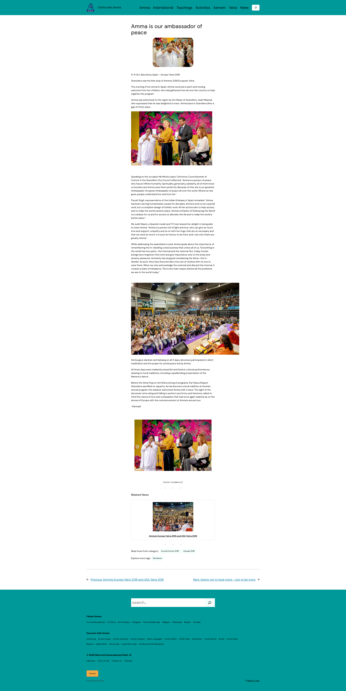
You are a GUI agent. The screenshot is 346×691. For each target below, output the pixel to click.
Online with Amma (109, 7)
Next (208, 446)
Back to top (253, 680)
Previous (136, 446)
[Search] (209, 602)
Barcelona (157, 558)
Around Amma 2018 (170, 551)
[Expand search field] (256, 8)
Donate (92, 673)
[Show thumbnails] (173, 482)
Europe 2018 (189, 551)
